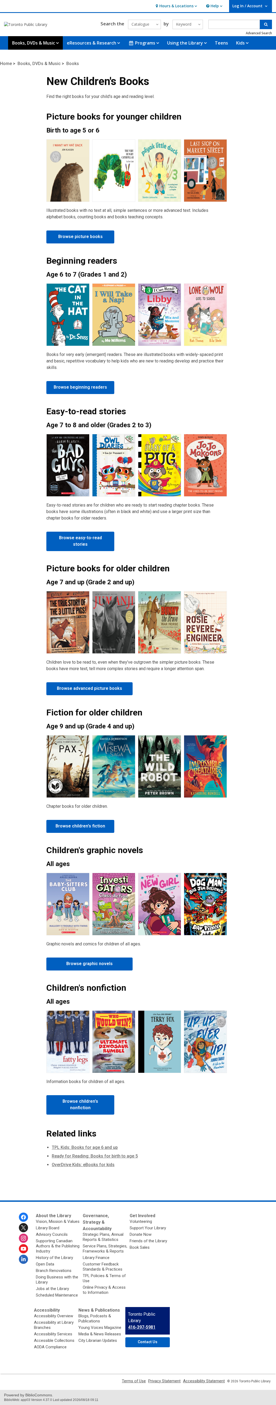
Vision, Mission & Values (58, 1221)
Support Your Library (148, 1228)
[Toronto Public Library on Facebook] (23, 1217)
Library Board (47, 1228)
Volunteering (141, 1221)
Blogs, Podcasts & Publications (94, 1318)
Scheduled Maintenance (57, 1295)
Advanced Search (259, 33)
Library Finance (96, 1257)
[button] (176, 6)
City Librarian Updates (97, 1340)
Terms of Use (134, 1381)
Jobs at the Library (52, 1288)
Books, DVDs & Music (39, 63)
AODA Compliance (50, 1347)
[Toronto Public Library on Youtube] (23, 1248)
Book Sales (140, 1247)
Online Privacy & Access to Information (104, 1290)
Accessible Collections (54, 1340)
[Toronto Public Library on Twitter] (23, 1227)
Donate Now (140, 1234)
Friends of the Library (148, 1240)
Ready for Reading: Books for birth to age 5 (95, 1156)
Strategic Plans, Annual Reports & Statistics (103, 1237)
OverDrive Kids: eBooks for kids (83, 1164)
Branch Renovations (53, 1270)
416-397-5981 (142, 1327)
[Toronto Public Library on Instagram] (23, 1238)
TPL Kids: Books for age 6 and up (85, 1147)
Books (72, 63)
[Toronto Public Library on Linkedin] (23, 1259)
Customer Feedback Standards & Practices (102, 1267)
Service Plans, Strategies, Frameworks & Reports (105, 1249)
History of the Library (54, 1257)
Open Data (45, 1264)
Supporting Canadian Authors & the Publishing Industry (58, 1246)
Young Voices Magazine (99, 1327)
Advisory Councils (52, 1234)
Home (6, 63)
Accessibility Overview (53, 1316)
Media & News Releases (99, 1334)
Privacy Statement (164, 1381)
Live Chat (235, 1363)
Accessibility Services (53, 1334)
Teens (221, 43)
